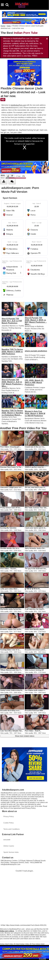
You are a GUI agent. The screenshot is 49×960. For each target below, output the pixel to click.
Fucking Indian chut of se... (10, 650)
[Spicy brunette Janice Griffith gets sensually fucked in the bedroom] (37, 539)
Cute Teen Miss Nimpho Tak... (11, 731)
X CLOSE (42, 959)
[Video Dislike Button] (12, 176)
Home (3, 26)
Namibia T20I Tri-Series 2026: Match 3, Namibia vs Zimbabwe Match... (12, 412)
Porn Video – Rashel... (8, 569)
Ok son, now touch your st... (35, 487)
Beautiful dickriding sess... (10, 711)
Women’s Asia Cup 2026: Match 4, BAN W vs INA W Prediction (35, 413)
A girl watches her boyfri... (35, 609)
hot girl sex (5, 132)
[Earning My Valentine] (12, 519)
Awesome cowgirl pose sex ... (11, 487)
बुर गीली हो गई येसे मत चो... (33, 589)
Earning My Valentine (8, 528)
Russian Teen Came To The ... (11, 467)
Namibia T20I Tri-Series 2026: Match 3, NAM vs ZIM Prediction (12, 351)
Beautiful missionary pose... (35, 650)
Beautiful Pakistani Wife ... (35, 711)
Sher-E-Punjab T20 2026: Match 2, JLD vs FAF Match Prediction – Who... (12, 382)
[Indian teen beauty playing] (37, 621)
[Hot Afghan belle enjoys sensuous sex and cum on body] (37, 681)
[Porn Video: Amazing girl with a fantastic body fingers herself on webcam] (12, 438)
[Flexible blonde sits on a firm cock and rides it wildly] (12, 539)
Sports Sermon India (11, 852)
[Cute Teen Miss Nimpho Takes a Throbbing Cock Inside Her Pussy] (12, 722)
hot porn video (16, 132)
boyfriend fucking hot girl (29, 130)
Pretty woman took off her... (10, 508)
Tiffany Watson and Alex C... (11, 670)
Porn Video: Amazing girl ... (10, 447)
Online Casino (8, 846)
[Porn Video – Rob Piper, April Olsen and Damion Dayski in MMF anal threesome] (37, 722)
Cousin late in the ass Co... (35, 447)
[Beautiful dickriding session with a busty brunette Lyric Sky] (12, 702)
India (9, 26)
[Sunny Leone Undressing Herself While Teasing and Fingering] (12, 681)
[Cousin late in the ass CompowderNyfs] (37, 438)
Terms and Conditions (11, 829)
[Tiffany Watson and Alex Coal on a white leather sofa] (12, 661)
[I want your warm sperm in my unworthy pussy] (37, 519)
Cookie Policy (8, 823)
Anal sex (14, 130)
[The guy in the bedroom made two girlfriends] (37, 560)
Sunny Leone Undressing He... (12, 690)
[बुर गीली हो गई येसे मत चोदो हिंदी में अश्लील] (37, 580)
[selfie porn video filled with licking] (12, 580)
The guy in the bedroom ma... (36, 569)
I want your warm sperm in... (35, 528)
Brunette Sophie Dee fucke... (11, 629)
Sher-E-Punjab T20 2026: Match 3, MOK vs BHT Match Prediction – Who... (36, 321)
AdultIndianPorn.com (18, 105)
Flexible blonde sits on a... (10, 548)
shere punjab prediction (36, 351)
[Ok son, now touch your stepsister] (37, 479)
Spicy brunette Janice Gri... (35, 548)
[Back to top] (46, 956)
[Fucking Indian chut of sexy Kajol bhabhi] (12, 641)
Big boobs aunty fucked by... (11, 609)
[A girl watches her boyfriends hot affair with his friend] (37, 600)
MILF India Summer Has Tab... (36, 508)
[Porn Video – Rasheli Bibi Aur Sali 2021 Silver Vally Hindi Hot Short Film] (12, 560)
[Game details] (12, 208)
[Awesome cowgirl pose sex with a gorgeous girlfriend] (12, 479)
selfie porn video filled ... (9, 589)
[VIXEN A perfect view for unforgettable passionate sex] (37, 458)
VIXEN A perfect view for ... (35, 467)
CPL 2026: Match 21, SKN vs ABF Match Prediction (34, 382)
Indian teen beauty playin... (35, 629)
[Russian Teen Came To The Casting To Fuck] (12, 458)
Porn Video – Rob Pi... (33, 731)
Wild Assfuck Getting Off (34, 670)
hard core (43, 130)
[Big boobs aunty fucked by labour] (12, 600)
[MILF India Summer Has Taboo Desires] (37, 499)
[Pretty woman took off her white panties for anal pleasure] (12, 499)
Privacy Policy (8, 816)
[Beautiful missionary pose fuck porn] (37, 641)
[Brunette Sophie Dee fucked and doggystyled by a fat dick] (12, 621)
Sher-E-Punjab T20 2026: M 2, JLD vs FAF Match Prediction (12, 320)
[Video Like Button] (8, 176)
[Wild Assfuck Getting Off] (37, 661)
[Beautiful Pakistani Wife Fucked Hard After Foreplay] (37, 702)
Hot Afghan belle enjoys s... (35, 690)
